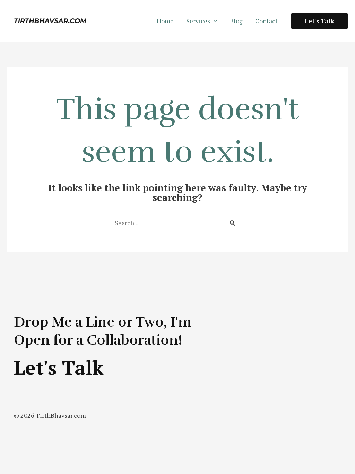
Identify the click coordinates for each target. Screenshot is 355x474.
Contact (266, 21)
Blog (236, 21)
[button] (319, 21)
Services (198, 21)
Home (165, 21)
